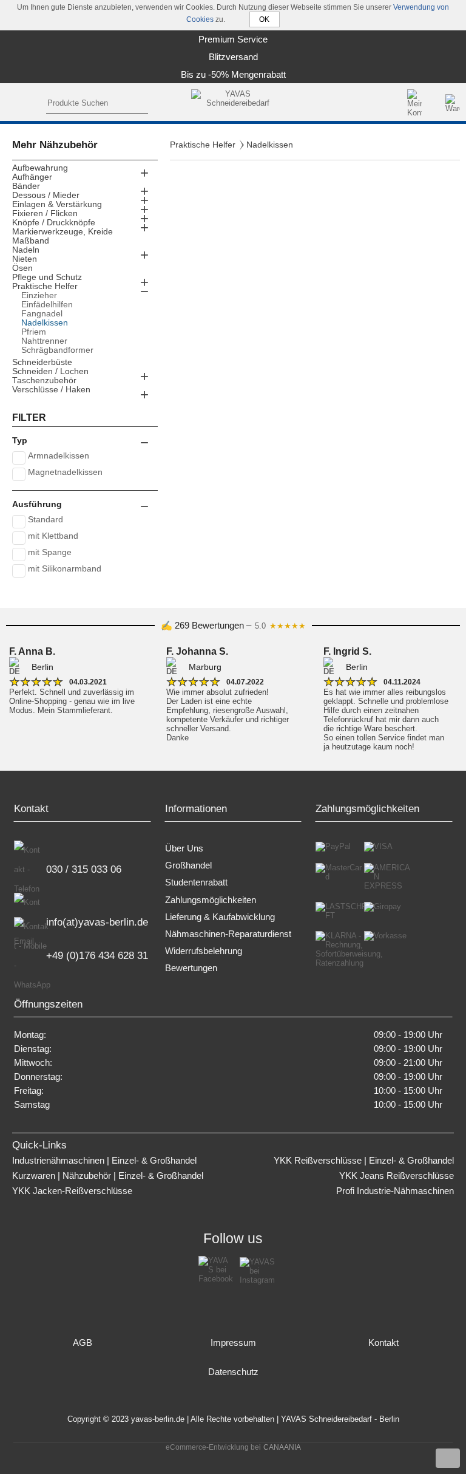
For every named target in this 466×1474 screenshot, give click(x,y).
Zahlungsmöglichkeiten (210, 900)
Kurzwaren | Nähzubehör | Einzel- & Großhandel (107, 1176)
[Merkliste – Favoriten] (434, 103)
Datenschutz (233, 1372)
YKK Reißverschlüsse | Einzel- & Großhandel (364, 1160)
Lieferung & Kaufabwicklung (220, 917)
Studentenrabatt (196, 882)
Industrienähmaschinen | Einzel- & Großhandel (104, 1160)
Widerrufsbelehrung (203, 951)
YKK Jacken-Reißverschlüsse (72, 1191)
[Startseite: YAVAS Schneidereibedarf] (233, 103)
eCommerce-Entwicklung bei (213, 1447)
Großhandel (188, 865)
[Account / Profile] (414, 103)
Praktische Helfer (202, 144)
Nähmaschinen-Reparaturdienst (228, 934)
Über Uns (184, 848)
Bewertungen (191, 968)
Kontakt (383, 1343)
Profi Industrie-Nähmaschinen (395, 1191)
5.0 (280, 625)
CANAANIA (282, 1447)
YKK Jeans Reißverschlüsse (396, 1176)
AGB (82, 1343)
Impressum (233, 1343)
